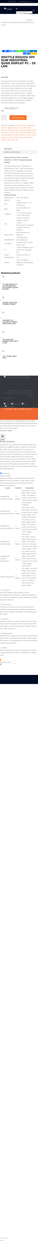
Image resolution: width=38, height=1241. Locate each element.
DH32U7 (16, 130)
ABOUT (16, 391)
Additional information (12, 152)
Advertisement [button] (5, 631)
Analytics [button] (3, 616)
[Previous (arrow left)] (1, 1240)
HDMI (34, 130)
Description (8, 149)
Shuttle (3, 128)
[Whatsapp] (19, 51)
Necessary (5, 473)
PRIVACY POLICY (27, 393)
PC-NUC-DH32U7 (30, 135)
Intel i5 (12, 132)
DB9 (24, 128)
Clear (17, 112)
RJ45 (11, 137)
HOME (10, 391)
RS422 (21, 137)
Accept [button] (14, 433)
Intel (2, 132)
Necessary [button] (3, 471)
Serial (31, 137)
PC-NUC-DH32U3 (6, 135)
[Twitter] (12, 51)
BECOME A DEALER (26, 391)
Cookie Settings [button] (6, 433)
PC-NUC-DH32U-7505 (28, 132)
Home (3, 20)
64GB (13, 128)
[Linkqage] (19, 664)
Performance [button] (4, 602)
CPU (2, 111)
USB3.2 (9, 140)
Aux (17, 128)
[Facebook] (5, 51)
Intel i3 (7, 132)
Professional (5, 137)
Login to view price (12, 72)
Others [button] (2, 645)
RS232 (16, 137)
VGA (13, 140)
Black (20, 128)
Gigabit (29, 130)
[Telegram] (26, 51)
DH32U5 (10, 130)
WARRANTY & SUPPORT (13, 393)
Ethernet (23, 130)
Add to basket (18, 117)
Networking (10, 20)
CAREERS (31, 396)
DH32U (29, 128)
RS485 (26, 137)
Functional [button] (3, 588)
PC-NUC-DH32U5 (18, 135)
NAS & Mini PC (20, 20)
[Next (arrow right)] (3, 1240)
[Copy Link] (33, 53)
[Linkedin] (33, 51)
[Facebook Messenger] (26, 53)
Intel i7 (18, 132)
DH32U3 (3, 130)
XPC (17, 140)
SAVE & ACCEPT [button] (5, 657)
